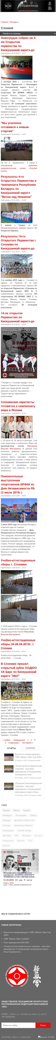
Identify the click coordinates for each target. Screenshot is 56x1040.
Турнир (6, 810)
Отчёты (11, 748)
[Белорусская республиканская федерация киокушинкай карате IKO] (28, 9)
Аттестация (21, 815)
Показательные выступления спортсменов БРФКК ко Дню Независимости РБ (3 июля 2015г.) (18, 484)
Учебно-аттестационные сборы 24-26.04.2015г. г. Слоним (18, 644)
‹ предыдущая (19, 740)
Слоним (6, 825)
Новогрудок (8, 830)
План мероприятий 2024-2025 (16, 943)
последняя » (27, 743)
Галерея (30, 748)
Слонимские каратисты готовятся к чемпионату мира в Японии (18, 406)
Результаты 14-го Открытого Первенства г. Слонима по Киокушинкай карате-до (19, 242)
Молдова (26, 835)
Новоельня (8, 840)
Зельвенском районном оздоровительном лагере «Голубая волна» (19, 168)
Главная (4, 22)
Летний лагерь (24, 830)
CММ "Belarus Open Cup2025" (16, 939)
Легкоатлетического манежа (13, 228)
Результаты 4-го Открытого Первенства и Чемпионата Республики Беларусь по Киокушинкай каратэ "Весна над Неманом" (18, 186)
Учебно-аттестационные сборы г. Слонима (18, 562)
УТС (30, 840)
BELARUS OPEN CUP (24, 820)
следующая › (14, 743)
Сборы (33, 815)
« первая (6, 740)
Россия (6, 845)
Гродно (26, 810)
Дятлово (7, 835)
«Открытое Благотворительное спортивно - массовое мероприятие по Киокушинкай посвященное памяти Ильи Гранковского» (27, 949)
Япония (20, 840)
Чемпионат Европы (23, 825)
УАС (16, 835)
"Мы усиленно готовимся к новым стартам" (15, 127)
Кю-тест (38, 835)
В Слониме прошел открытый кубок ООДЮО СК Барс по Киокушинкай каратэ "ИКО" (19, 669)
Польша (6, 820)
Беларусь (14, 22)
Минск (16, 810)
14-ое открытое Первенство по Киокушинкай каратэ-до (17, 317)
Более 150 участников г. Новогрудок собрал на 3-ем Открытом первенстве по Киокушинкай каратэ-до (18, 42)
